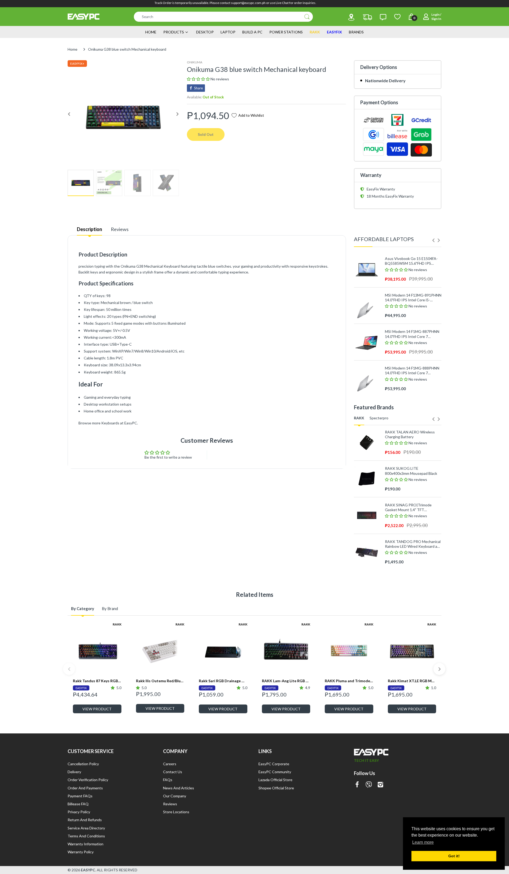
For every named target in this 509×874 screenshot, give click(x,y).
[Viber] (369, 785)
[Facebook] (357, 785)
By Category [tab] (82, 608)
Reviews (120, 229)
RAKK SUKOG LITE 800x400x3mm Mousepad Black (411, 470)
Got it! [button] (454, 856)
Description (89, 229)
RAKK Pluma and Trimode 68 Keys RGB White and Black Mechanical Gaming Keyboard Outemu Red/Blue (349, 681)
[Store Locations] (351, 17)
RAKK (117, 624)
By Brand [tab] (110, 608)
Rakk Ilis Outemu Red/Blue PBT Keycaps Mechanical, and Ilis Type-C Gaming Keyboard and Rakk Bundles (160, 681)
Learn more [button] (423, 842)
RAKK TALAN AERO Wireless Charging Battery (410, 434)
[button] (198, 79)
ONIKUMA (194, 62)
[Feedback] (383, 17)
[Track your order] (367, 17)
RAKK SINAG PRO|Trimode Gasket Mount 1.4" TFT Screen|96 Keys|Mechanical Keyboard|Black (408, 507)
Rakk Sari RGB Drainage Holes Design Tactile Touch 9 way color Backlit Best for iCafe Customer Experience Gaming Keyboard (223, 681)
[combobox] (223, 17)
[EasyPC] (83, 17)
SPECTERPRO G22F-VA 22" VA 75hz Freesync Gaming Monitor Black (411, 569)
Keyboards (110, 423)
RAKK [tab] (359, 418)
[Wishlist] (397, 17)
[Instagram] (380, 785)
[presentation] (433, 240)
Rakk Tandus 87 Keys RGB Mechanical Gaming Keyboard (97, 681)
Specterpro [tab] (379, 418)
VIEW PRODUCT (97, 709)
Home (72, 49)
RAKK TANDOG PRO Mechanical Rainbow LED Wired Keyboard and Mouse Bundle (413, 544)
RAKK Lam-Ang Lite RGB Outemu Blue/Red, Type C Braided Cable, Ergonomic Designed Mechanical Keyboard (286, 681)
